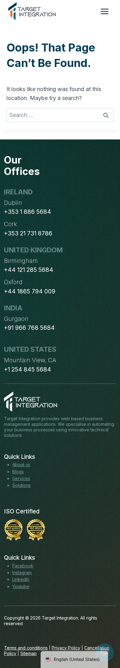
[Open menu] (104, 11)
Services (21, 478)
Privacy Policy (66, 647)
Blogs (18, 471)
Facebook (22, 565)
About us (21, 464)
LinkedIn (20, 579)
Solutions (21, 485)
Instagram (22, 572)
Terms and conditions (26, 647)
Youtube (20, 586)
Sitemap (28, 653)
